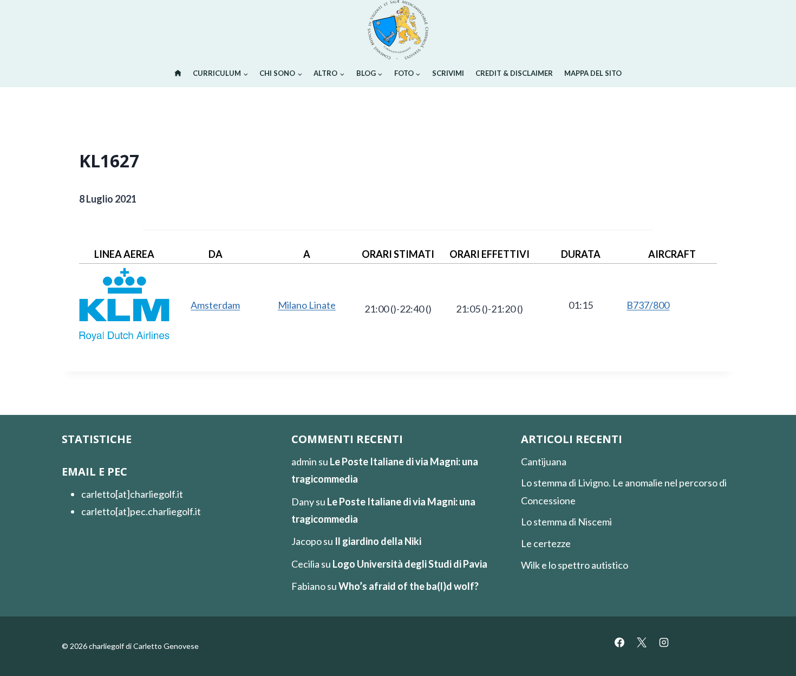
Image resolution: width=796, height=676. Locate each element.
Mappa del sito (593, 73)
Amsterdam (215, 305)
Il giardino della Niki (378, 541)
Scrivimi (448, 73)
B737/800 (648, 305)
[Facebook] (619, 642)
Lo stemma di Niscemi (566, 522)
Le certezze (546, 543)
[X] (641, 642)
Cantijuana (543, 461)
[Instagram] (664, 642)
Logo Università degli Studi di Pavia (409, 564)
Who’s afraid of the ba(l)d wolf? (408, 586)
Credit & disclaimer (514, 73)
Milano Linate (307, 305)
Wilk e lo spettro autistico (574, 565)
